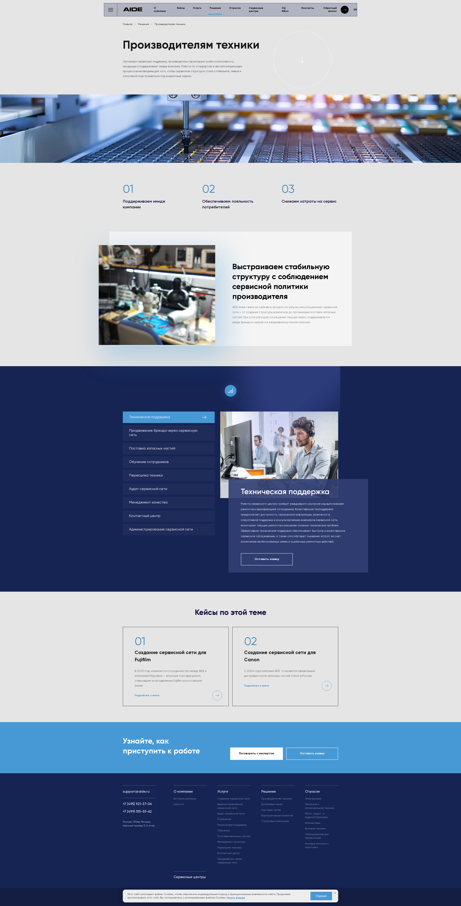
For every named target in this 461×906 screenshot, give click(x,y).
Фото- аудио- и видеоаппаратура (316, 815)
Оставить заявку (312, 753)
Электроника (313, 798)
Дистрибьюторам (272, 804)
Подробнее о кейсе (147, 695)
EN (355, 9)
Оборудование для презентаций (316, 836)
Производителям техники (276, 798)
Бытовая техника (315, 828)
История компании (185, 798)
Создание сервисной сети (233, 798)
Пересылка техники (229, 847)
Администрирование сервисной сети (230, 806)
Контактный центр (228, 853)
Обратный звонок (330, 9)
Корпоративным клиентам (277, 815)
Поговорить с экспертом (256, 753)
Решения (215, 8)
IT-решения (224, 819)
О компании (160, 9)
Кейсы (181, 8)
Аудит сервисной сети (231, 813)
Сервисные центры (256, 9)
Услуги (197, 8)
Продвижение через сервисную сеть (229, 861)
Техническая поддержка (232, 825)
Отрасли (235, 8)
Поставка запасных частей (233, 836)
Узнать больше (236, 897)
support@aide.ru (136, 791)
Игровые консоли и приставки (316, 845)
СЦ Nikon (285, 9)
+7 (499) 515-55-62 (137, 811)
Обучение (223, 830)
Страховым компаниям (275, 821)
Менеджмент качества (231, 842)
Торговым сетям (271, 810)
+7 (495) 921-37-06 (137, 804)
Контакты (307, 8)
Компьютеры (312, 823)
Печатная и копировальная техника (319, 806)
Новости (179, 804)
